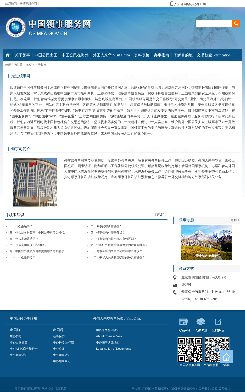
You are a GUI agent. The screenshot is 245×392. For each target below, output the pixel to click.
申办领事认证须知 (107, 342)
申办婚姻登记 (61, 361)
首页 (29, 64)
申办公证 (59, 348)
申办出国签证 (18, 342)
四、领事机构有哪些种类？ (108, 232)
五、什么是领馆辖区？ (24, 238)
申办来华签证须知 (107, 330)
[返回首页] (226, 356)
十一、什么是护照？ (22, 257)
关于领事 (40, 64)
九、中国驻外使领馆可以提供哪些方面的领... (38, 251)
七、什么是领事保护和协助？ (28, 245)
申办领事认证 (18, 355)
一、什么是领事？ (21, 226)
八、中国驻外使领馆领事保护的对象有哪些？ (119, 245)
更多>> (235, 220)
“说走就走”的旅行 (206, 255)
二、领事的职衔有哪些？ (106, 226)
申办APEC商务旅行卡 (24, 348)
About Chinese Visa (109, 336)
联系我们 (20, 388)
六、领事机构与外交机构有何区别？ (114, 238)
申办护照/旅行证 (63, 342)
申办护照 (16, 336)
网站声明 (34, 388)
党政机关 (61, 388)
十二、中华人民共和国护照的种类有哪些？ (118, 257)
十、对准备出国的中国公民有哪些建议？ (116, 251)
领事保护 (59, 336)
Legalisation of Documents (113, 348)
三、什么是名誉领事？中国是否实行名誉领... (38, 232)
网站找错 (47, 388)
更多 (159, 215)
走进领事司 (20, 76)
